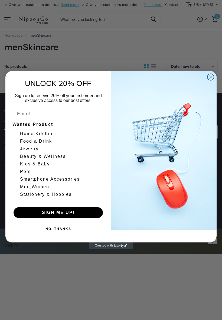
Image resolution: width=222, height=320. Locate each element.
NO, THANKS (58, 229)
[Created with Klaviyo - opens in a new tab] (111, 245)
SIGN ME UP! (58, 212)
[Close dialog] (210, 77)
